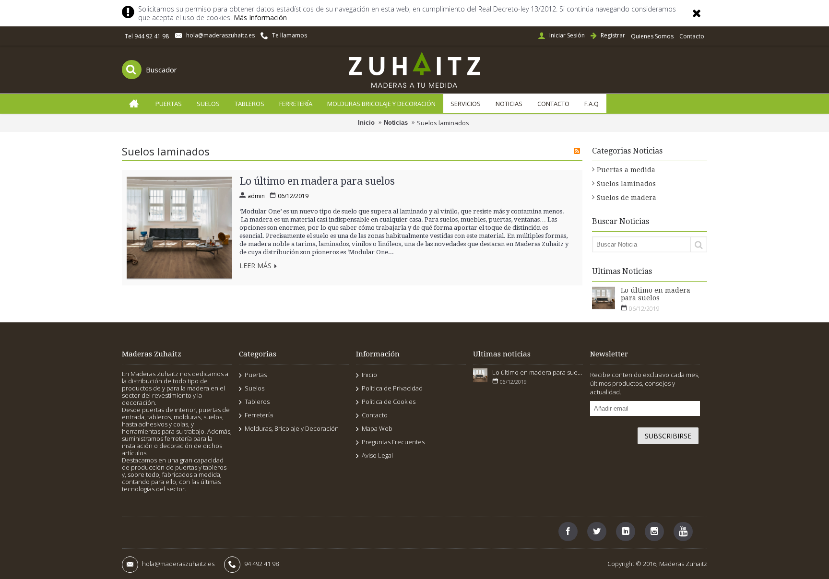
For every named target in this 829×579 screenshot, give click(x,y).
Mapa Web (377, 428)
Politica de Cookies (388, 401)
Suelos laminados (443, 122)
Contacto (375, 415)
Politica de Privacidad (392, 388)
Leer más (255, 266)
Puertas (256, 374)
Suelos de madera (626, 197)
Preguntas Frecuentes (393, 441)
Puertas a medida (626, 170)
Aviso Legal (377, 455)
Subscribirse (668, 435)
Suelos (254, 388)
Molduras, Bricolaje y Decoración (292, 428)
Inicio (366, 122)
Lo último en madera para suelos (655, 294)
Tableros (257, 401)
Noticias (396, 122)
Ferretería (259, 415)
